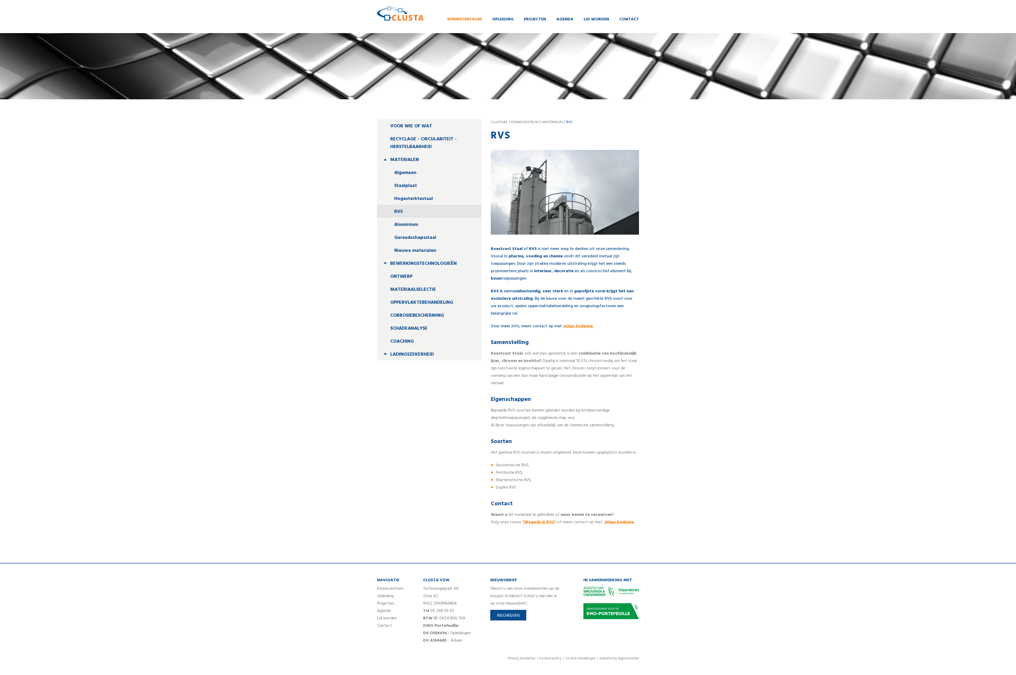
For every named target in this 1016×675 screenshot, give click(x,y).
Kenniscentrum (464, 19)
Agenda (564, 19)
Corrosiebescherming (417, 315)
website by (619, 658)
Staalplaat (405, 186)
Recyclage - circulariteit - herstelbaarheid (423, 143)
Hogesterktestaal (413, 199)
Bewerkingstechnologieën (423, 263)
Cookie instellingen (580, 658)
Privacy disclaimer (522, 658)
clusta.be (499, 122)
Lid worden (596, 19)
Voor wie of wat (411, 126)
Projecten (535, 19)
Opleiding (503, 19)
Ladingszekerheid (412, 354)
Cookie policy (550, 658)
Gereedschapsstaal (415, 238)
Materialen (404, 160)
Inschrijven (508, 615)
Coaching (402, 341)
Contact (629, 19)
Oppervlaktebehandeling (421, 302)
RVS (398, 212)
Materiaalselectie (413, 289)
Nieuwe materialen (415, 250)
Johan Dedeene (619, 522)
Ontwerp (401, 276)
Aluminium (406, 225)
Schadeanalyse (409, 328)
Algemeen (405, 173)
